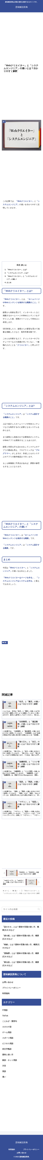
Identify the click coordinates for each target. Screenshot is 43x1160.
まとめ (9, 282)
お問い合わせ (7, 982)
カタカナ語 (6, 1027)
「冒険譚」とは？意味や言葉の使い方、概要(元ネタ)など (20, 955)
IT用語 (5, 1010)
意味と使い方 (7, 1055)
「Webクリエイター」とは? (17, 269)
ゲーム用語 (6, 1032)
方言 (4, 1066)
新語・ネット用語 (9, 1060)
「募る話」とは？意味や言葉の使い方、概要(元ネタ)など (20, 963)
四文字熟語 (6, 1049)
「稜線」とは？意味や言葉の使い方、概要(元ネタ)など (21, 946)
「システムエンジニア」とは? (17, 273)
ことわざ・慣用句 (9, 1021)
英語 (4, 1071)
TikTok (5, 1016)
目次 (18, 265)
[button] (39, 909)
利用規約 (6, 993)
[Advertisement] (21, 38)
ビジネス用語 (7, 1043)
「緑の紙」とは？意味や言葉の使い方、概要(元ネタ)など (20, 937)
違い (5, 642)
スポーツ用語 (7, 1038)
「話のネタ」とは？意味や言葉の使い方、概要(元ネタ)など (20, 928)
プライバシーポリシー (11, 988)
